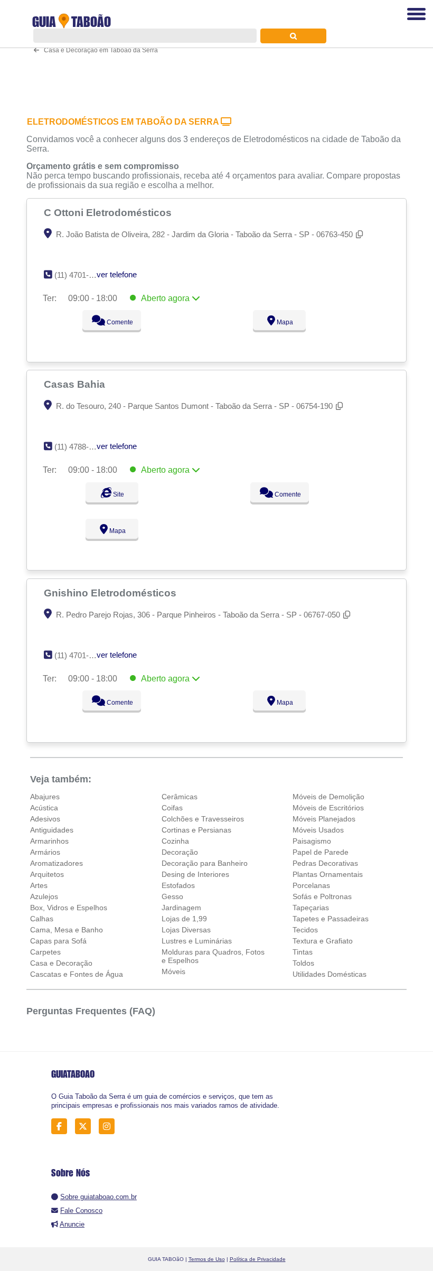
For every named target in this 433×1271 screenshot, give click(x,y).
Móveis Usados (318, 830)
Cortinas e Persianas (196, 830)
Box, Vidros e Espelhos (68, 907)
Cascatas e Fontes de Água (76, 974)
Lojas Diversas (186, 930)
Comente (119, 322)
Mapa (284, 322)
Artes (39, 885)
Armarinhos (49, 841)
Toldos (303, 963)
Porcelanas (311, 885)
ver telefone (117, 274)
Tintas (303, 952)
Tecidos (305, 930)
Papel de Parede (321, 852)
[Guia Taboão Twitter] (86, 1126)
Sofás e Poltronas (322, 896)
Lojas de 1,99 (184, 918)
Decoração (180, 852)
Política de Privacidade (258, 1259)
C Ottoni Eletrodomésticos (109, 212)
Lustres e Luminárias (197, 941)
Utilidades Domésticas (329, 974)
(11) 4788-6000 (80, 446)
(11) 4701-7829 (80, 274)
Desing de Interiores (195, 874)
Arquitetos (47, 874)
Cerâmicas (179, 796)
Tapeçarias (311, 907)
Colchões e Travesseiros (203, 819)
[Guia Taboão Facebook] (62, 1126)
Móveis (173, 971)
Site (117, 494)
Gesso (172, 896)
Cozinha (175, 841)
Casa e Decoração (61, 963)
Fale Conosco (81, 1210)
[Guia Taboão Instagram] (109, 1126)
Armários (45, 852)
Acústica (44, 807)
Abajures (45, 796)
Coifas (172, 807)
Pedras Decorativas (325, 863)
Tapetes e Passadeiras (331, 918)
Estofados (178, 885)
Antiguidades (51, 830)
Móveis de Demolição (328, 796)
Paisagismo (312, 841)
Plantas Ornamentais (328, 874)
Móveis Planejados (324, 819)
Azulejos (44, 896)
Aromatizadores (56, 863)
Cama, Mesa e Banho (66, 930)
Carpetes (45, 952)
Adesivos (45, 819)
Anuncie (72, 1224)
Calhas (41, 918)
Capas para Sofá (58, 941)
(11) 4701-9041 (80, 655)
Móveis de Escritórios (328, 807)
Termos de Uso (207, 1259)
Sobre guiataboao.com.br (98, 1197)
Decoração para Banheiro (205, 863)
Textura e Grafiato (323, 941)
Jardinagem (181, 907)
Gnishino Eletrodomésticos (111, 593)
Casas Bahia (76, 384)
